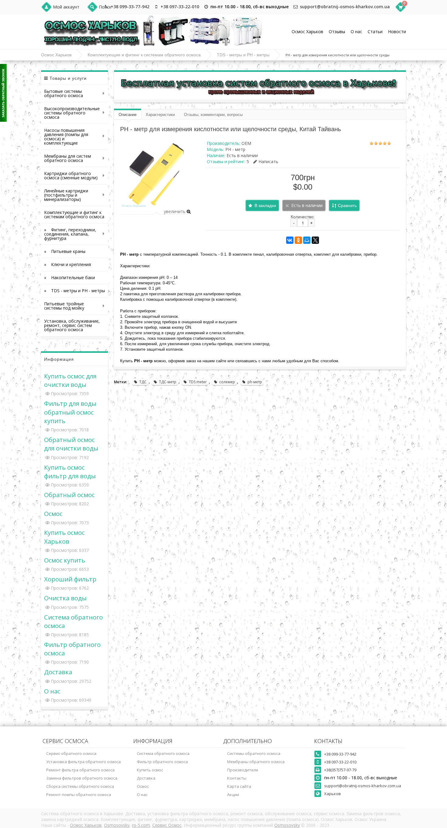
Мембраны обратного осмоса (256, 761)
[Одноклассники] (298, 240)
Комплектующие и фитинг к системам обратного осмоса (144, 54)
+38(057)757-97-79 (340, 770)
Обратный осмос (69, 494)
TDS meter (198, 381)
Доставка (58, 672)
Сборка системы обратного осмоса (80, 786)
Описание (128, 114)
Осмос (53, 513)
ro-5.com (141, 825)
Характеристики (160, 114)
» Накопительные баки (69, 277)
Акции (233, 794)
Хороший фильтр (70, 579)
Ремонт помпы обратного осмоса (78, 794)
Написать (268, 161)
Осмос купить (64, 560)
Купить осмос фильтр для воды (70, 471)
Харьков (332, 793)
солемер (227, 381)
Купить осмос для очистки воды (70, 380)
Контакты (236, 778)
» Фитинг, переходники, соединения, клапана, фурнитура (68, 234)
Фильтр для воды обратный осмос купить (70, 412)
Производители (242, 770)
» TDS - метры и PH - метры (74, 290)
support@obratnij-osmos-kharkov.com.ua (345, 6)
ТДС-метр (167, 381)
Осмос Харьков (307, 31)
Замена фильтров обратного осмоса (81, 778)
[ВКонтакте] (289, 240)
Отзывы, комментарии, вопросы (213, 114)
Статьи (375, 31)
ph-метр (255, 381)
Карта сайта (239, 786)
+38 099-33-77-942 (130, 6)
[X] (315, 240)
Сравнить (347, 205)
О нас (356, 31)
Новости (397, 31)
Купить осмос (150, 770)
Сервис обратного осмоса (71, 753)
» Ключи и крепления (67, 264)
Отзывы (337, 31)
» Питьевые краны (64, 251)
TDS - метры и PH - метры (243, 54)
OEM (246, 143)
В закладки (265, 205)
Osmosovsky (117, 825)
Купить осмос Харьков (64, 536)
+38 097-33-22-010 (180, 6)
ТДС (143, 381)
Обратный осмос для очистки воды (71, 443)
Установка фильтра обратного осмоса (83, 761)
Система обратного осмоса (163, 753)
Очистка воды (65, 598)
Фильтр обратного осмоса (162, 761)
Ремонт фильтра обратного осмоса (80, 770)
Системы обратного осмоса (253, 753)
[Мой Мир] (306, 240)
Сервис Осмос (167, 825)
